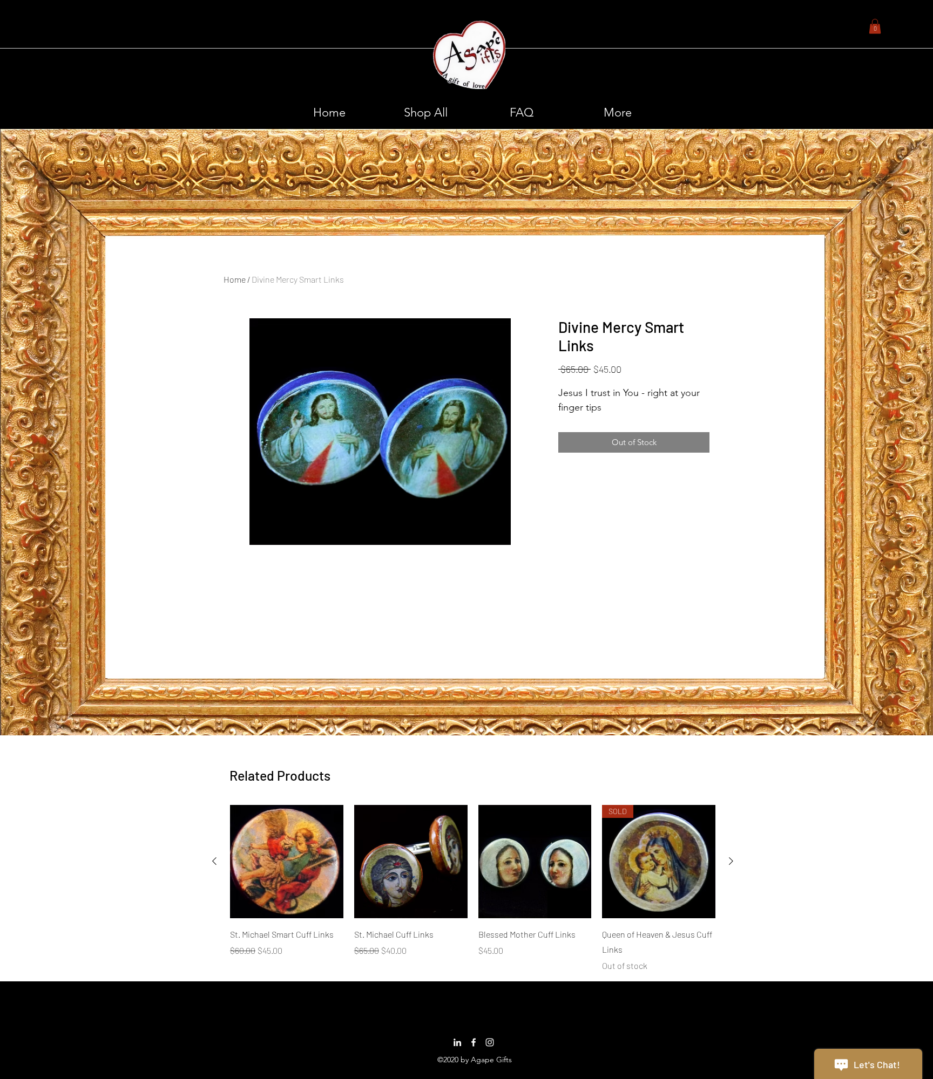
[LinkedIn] (457, 1042)
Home (235, 279)
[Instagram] (489, 1042)
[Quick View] (286, 861)
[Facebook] (473, 1042)
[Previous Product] (214, 861)
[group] (473, 888)
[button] (875, 26)
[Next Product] (731, 861)
